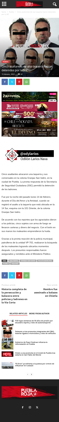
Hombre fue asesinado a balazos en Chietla (45, 292)
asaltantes (13, 261)
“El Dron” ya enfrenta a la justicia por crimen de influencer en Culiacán (34, 364)
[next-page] (31, 374)
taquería (14, 264)
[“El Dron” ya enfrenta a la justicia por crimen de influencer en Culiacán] (7, 365)
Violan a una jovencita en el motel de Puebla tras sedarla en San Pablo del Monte (35, 354)
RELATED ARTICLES (18, 313)
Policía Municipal (45, 261)
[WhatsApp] (26, 82)
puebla (6, 264)
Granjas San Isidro (28, 261)
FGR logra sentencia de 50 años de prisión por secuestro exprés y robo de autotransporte (34, 321)
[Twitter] (12, 82)
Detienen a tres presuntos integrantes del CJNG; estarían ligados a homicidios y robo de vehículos (35, 332)
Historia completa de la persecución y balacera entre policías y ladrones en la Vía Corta (14, 296)
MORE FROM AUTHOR (39, 313)
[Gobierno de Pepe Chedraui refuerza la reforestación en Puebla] (7, 345)
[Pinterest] (19, 82)
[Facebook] (5, 82)
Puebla (11, 12)
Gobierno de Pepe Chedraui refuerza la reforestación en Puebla (31, 343)
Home (4, 12)
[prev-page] (27, 374)
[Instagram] (30, 408)
